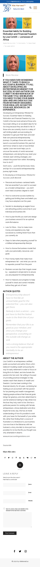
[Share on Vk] (27, 458)
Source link (7, 445)
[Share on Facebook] (5, 458)
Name (29, 485)
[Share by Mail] (35, 458)
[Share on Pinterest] (16, 458)
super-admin (11, 46)
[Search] (29, 8)
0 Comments (21, 43)
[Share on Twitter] (9, 458)
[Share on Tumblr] (24, 458)
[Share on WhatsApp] (12, 458)
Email (29, 493)
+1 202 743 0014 (29, 1)
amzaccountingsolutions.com (18, 436)
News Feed (32, 43)
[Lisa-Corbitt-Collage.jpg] (17, 23)
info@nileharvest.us (15, 1)
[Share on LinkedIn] (20, 458)
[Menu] (34, 8)
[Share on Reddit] (31, 458)
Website (30, 500)
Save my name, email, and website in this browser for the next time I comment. (17, 509)
